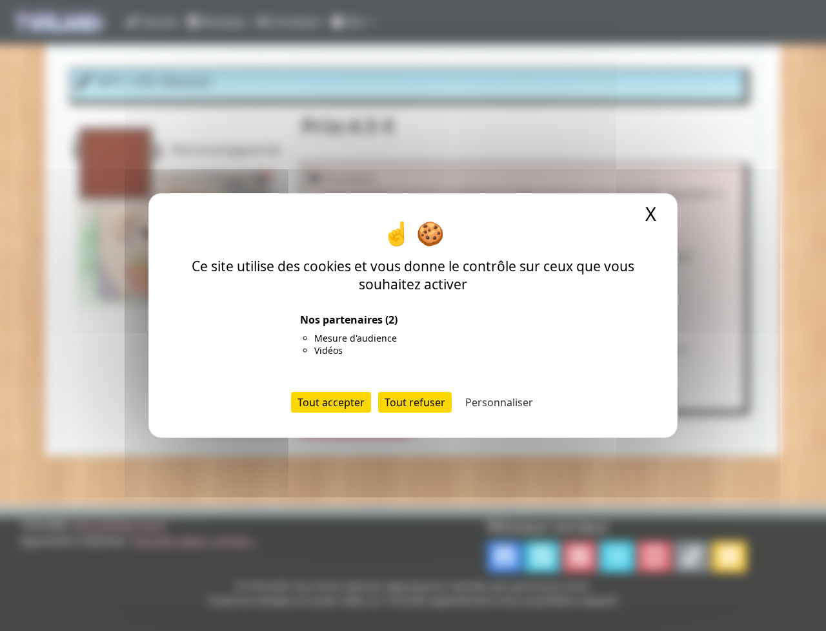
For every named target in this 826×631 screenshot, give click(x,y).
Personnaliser (499, 402)
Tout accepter (331, 402)
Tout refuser (415, 402)
